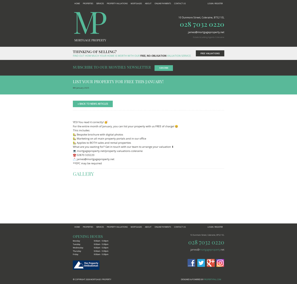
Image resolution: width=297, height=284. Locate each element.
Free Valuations (210, 53)
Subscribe (163, 68)
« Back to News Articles (92, 103)
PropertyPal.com (212, 279)
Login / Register (215, 3)
